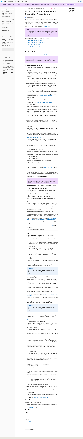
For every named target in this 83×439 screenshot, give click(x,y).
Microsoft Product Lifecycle (30, 4)
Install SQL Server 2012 (31, 8)
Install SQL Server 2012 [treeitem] (5, 11)
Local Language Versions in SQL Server (45, 95)
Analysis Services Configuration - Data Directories (46, 313)
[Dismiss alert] (82, 4)
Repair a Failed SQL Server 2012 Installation (33, 414)
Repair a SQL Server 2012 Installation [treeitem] (7, 64)
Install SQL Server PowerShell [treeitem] (6, 21)
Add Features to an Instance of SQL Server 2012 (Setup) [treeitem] (8, 61)
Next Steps (71, 11)
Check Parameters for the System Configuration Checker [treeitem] (7, 37)
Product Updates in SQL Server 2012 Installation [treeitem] (8, 33)
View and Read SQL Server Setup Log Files (40, 397)
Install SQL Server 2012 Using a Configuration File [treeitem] (8, 55)
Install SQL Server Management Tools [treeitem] (8, 19)
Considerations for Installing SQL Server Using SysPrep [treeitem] (7, 30)
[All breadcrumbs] (26, 8)
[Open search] (78, 1)
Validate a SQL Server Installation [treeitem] (7, 34)
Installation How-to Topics (40, 8)
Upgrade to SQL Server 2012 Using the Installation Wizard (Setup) (39, 48)
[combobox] (7, 9)
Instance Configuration (47, 167)
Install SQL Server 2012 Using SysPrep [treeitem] (7, 58)
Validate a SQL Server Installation (31, 421)
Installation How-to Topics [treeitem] (7, 47)
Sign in (81, 1)
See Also (70, 12)
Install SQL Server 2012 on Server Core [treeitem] (7, 24)
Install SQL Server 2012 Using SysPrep (34, 44)
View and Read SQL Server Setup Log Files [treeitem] (8, 73)
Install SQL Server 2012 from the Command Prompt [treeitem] (8, 52)
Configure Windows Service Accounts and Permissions (45, 219)
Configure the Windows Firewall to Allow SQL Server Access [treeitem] (7, 43)
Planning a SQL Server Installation (48, 54)
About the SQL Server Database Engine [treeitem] (7, 14)
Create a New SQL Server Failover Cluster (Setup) (35, 46)
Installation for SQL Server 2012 (38, 25)
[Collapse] (14, 7)
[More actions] (57, 8)
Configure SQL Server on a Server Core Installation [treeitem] (7, 40)
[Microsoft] (1, 1)
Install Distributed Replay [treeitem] (6, 16)
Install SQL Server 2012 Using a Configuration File (36, 42)
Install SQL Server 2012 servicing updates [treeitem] (8, 70)
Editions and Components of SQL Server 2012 (45, 102)
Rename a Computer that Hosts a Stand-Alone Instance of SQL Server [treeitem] (8, 67)
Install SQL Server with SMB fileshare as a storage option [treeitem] (8, 27)
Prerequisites (71, 10)
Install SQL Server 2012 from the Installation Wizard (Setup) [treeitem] (8, 49)
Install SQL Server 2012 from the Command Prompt (36, 40)
